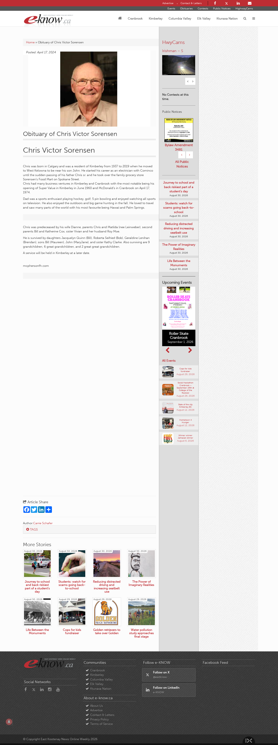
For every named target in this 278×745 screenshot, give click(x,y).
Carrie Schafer (43, 523)
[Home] (120, 18)
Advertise (96, 710)
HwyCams (173, 42)
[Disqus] (89, 334)
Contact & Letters (102, 715)
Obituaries (186, 8)
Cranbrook (135, 18)
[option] (178, 65)
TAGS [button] (33, 529)
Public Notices (222, 8)
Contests (203, 8)
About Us (96, 706)
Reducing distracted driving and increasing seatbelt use (179, 234)
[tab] (89, 529)
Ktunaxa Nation (227, 18)
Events (171, 8)
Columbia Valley (180, 18)
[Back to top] (265, 732)
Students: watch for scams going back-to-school (178, 213)
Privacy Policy (99, 719)
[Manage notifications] (9, 722)
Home (30, 42)
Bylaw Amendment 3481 (179, 153)
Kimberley (155, 18)
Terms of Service (101, 724)
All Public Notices (182, 170)
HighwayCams (244, 8)
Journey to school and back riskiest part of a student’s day (178, 193)
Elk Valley (203, 18)
